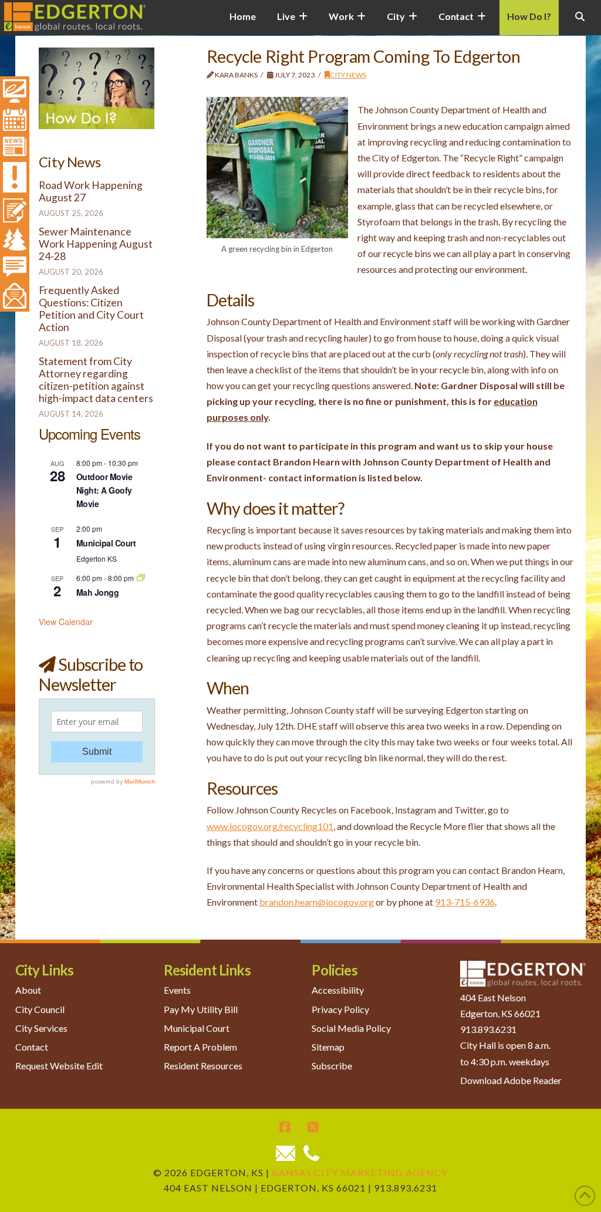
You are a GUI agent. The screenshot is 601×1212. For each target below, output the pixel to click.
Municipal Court (106, 543)
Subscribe (332, 1065)
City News (348, 74)
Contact (31, 1046)
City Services (41, 1028)
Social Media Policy (351, 1028)
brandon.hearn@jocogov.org (316, 901)
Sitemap (328, 1046)
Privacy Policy (340, 1009)
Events (177, 989)
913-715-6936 (465, 901)
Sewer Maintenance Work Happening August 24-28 (96, 243)
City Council (40, 1009)
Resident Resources (203, 1065)
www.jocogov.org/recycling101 (270, 826)
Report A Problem (200, 1046)
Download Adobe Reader (511, 1080)
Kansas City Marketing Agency (360, 1172)
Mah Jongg (97, 592)
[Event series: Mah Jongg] (141, 578)
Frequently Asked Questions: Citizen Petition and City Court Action (91, 308)
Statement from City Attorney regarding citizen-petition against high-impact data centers (96, 379)
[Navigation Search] (580, 23)
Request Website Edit (59, 1065)
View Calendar (66, 621)
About (28, 989)
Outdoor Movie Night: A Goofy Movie (104, 490)
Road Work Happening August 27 (91, 191)
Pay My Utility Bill (201, 1009)
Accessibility (338, 989)
